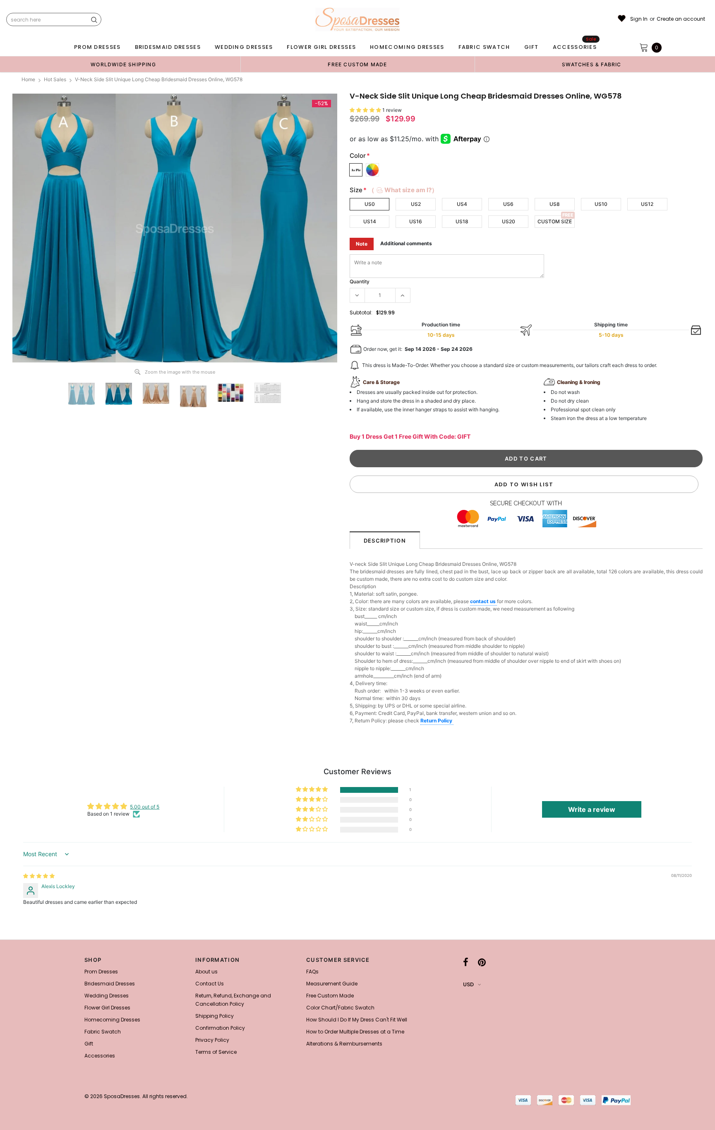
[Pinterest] (482, 962)
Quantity (359, 281)
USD (468, 984)
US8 (554, 204)
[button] (366, 110)
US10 (601, 204)
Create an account (681, 19)
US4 (462, 204)
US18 (462, 221)
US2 (416, 204)
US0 (370, 204)
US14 (369, 221)
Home (28, 79)
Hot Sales (55, 79)
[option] (123, 64)
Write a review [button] (591, 809)
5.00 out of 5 (144, 807)
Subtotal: (361, 312)
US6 (508, 204)
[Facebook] (465, 962)
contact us (483, 601)
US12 (647, 204)
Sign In (639, 19)
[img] (39, 876)
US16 (415, 221)
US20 (508, 221)
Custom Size (554, 221)
